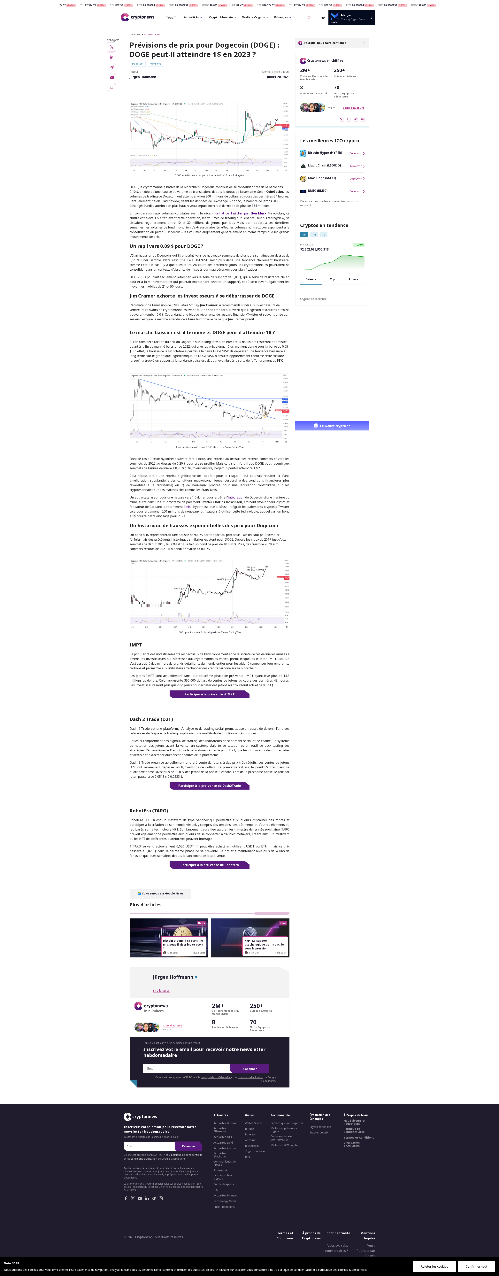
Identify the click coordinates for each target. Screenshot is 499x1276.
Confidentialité (338, 1233)
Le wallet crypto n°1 (336, 426)
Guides (250, 1115)
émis (187, 507)
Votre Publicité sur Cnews (366, 1250)
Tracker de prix (319, 1132)
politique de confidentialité (216, 1077)
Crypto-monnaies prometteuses (282, 1138)
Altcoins (250, 1140)
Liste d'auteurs (353, 108)
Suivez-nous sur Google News (162, 893)
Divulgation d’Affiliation (352, 1144)
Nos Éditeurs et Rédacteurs (354, 1122)
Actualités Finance (225, 1195)
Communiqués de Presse (224, 1163)
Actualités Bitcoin (224, 1123)
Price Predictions (224, 1206)
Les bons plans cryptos (222, 1177)
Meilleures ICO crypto (284, 1145)
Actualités (191, 17)
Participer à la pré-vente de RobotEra (209, 865)
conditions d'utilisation (250, 1077)
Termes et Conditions (359, 1137)
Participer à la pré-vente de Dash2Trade (209, 786)
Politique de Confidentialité (354, 1130)
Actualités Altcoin (152, 34)
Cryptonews (135, 34)
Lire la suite (161, 990)
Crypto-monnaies (321, 1126)
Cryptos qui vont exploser (287, 1123)
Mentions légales (367, 1235)
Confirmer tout (476, 1266)
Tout (169, 17)
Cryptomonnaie (255, 1151)
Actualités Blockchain (220, 1155)
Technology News (224, 1201)
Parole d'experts (223, 1184)
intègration (236, 497)
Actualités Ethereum (219, 1130)
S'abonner (250, 1069)
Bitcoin (249, 1128)
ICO (215, 1189)
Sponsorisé (220, 1170)
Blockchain (252, 1145)
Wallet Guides (253, 1123)
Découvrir (355, 153)
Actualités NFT (222, 1137)
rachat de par (240, 213)
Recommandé (280, 1115)
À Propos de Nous (356, 1115)
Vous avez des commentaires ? (336, 1248)
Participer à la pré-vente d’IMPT (209, 694)
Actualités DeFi (223, 1142)
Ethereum (251, 1134)
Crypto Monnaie (221, 17)
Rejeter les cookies (434, 1266)
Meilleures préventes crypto (284, 1130)
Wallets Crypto (253, 17)
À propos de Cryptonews (311, 1235)
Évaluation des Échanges (320, 1117)
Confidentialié (358, 1270)
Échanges (281, 17)
